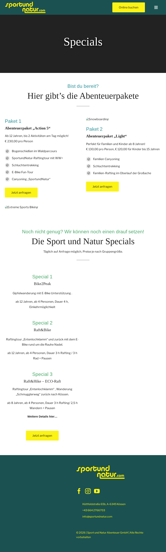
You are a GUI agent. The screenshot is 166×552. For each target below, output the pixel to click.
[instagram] (88, 491)
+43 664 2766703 (93, 510)
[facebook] (79, 491)
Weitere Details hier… (42, 416)
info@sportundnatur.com (97, 516)
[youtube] (97, 491)
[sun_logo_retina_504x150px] (25, 2)
